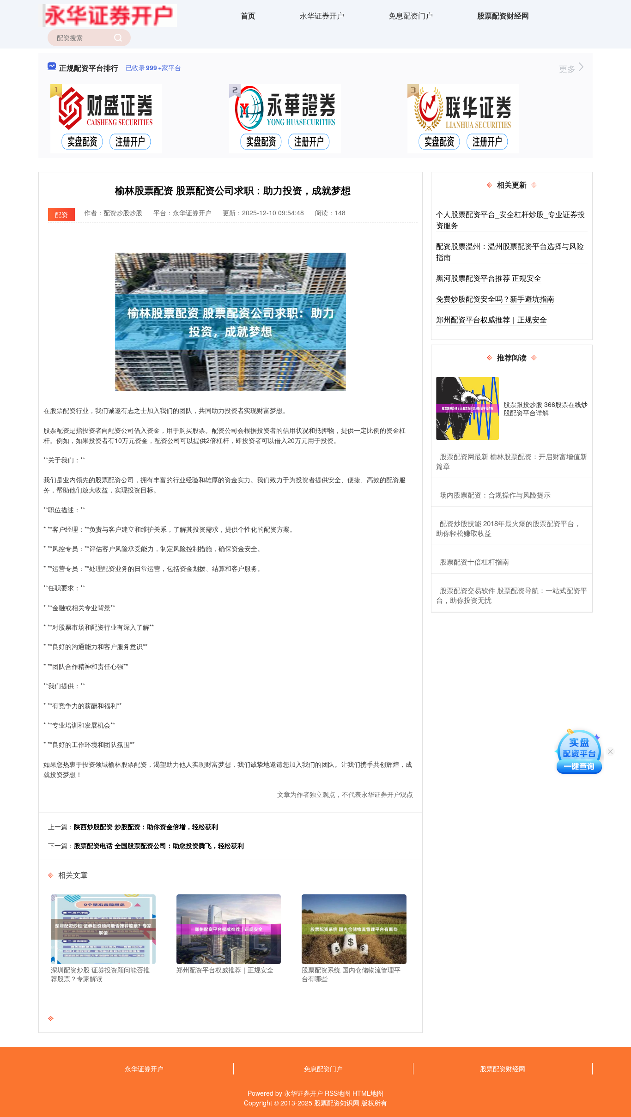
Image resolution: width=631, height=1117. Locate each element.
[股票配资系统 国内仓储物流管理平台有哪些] (354, 928)
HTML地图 (367, 1093)
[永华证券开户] (107, 14)
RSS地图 (338, 1093)
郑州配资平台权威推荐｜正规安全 (491, 319)
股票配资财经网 (503, 15)
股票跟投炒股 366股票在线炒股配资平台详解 (546, 408)
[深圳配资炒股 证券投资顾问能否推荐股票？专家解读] (103, 928)
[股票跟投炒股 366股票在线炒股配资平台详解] (467, 408)
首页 (248, 15)
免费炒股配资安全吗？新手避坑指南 (495, 298)
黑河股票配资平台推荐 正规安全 (488, 278)
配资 (61, 214)
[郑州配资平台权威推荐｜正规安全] (228, 928)
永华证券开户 (322, 15)
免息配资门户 (410, 15)
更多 (568, 68)
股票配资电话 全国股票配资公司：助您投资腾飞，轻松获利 (159, 845)
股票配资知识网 (336, 1102)
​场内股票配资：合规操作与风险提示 (495, 494)
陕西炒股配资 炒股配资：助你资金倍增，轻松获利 (146, 826)
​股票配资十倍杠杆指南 (474, 561)
